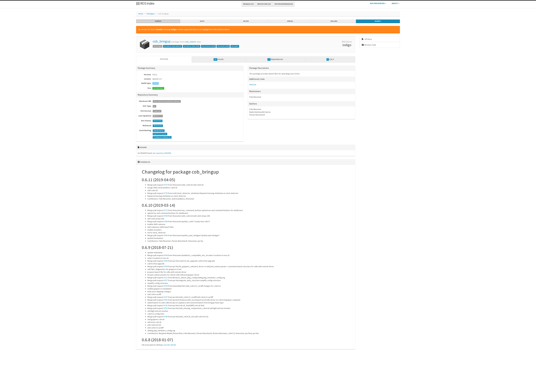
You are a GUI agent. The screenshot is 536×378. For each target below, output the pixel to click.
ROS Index (147, 3)
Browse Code (370, 45)
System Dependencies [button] (284, 4)
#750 (166, 308)
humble (158, 21)
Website (252, 84)
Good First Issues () (160, 134)
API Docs (368, 39)
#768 (166, 221)
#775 (166, 185)
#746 (166, 316)
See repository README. (162, 153)
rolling (334, 21)
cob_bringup (162, 41)
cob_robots (190, 41)
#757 (166, 280)
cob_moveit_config (223, 46)
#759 (166, 266)
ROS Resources (377, 3)
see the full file (170, 345)
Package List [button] (248, 4)
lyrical (290, 21)
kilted (246, 21)
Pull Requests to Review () (162, 137)
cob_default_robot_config (191, 46)
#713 (166, 277)
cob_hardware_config (208, 46)
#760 (166, 261)
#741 (166, 305)
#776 (166, 193)
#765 (166, 235)
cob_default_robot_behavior (172, 46)
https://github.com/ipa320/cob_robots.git (167, 101)
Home (140, 13)
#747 (166, 297)
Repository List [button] (264, 4)
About (395, 3)
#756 (166, 286)
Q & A (330, 59)
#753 (166, 300)
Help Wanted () (159, 130)
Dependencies (275, 59)
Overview (164, 59)
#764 (166, 255)
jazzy (202, 21)
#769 (166, 216)
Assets (219, 59)
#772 (166, 210)
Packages (151, 13)
